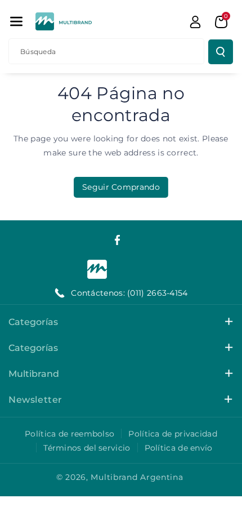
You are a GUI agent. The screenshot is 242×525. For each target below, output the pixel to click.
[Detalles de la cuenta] (195, 22)
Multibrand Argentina (137, 477)
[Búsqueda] (220, 51)
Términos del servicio (86, 448)
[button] (16, 21)
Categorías (33, 322)
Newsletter (35, 399)
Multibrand (33, 373)
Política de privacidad (172, 434)
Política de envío (179, 448)
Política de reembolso (69, 434)
